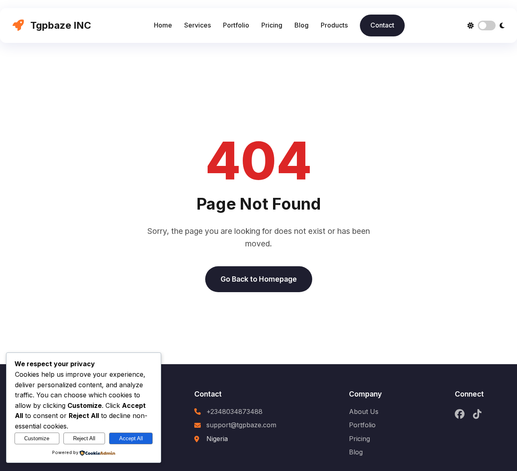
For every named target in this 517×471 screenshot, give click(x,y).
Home (163, 25)
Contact (382, 25)
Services (197, 25)
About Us (363, 411)
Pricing (271, 25)
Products (334, 25)
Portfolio (236, 25)
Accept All (131, 438)
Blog (301, 25)
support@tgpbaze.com (241, 425)
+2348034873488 (234, 411)
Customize (36, 438)
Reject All (84, 438)
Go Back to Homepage (259, 279)
